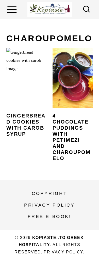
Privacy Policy (49, 205)
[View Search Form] (86, 9)
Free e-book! (49, 216)
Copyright (49, 193)
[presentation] (26, 78)
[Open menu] (12, 9)
